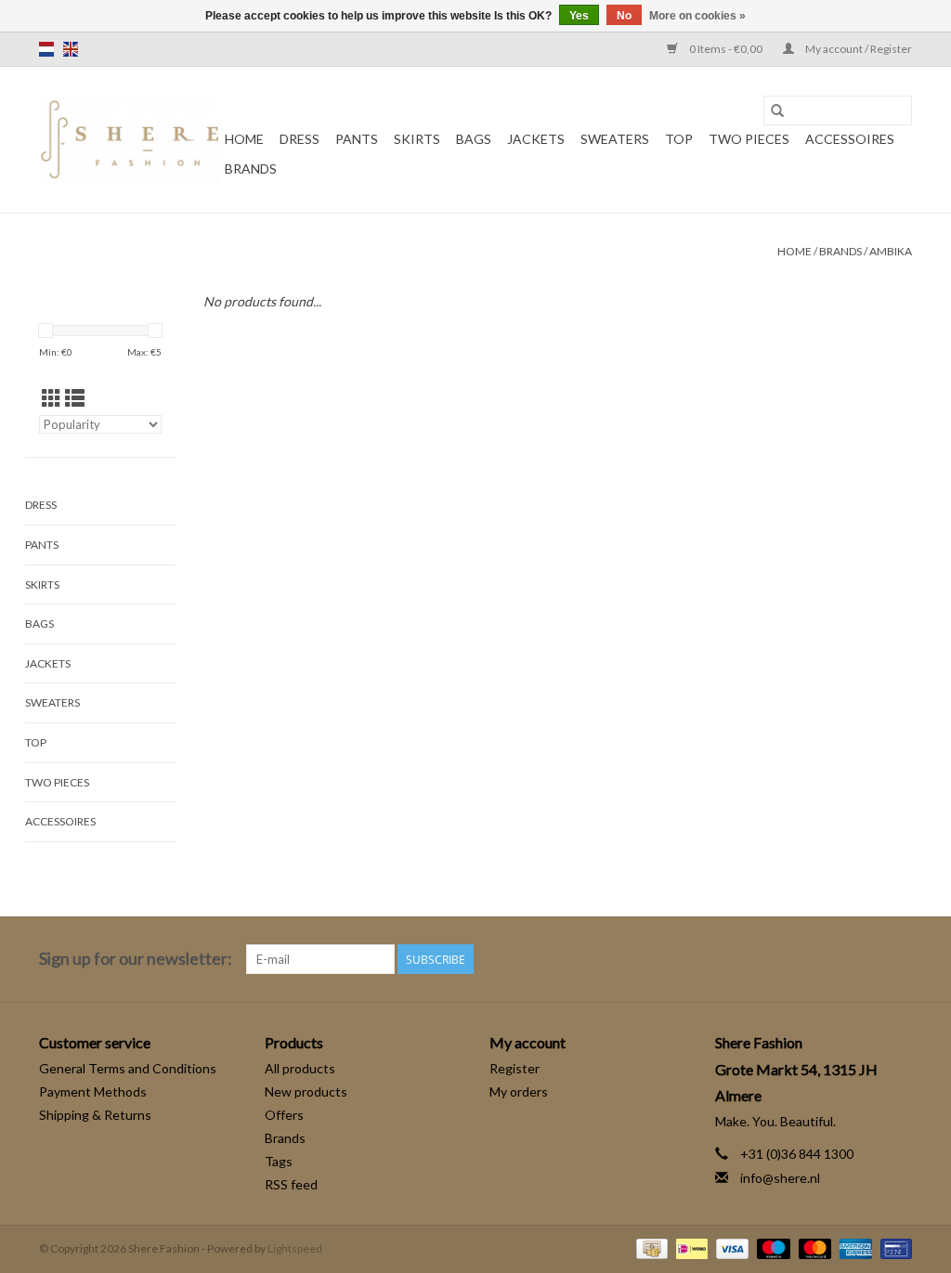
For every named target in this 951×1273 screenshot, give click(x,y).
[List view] (75, 397)
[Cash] (650, 1247)
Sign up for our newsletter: (135, 958)
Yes (579, 15)
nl (46, 49)
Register (514, 1068)
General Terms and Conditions (127, 1068)
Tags (279, 1161)
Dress (299, 139)
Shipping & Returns (95, 1115)
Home (244, 139)
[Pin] (893, 1247)
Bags (473, 139)
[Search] (777, 110)
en (70, 49)
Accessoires (849, 139)
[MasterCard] (812, 1247)
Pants (356, 139)
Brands (251, 168)
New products (306, 1091)
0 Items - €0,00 (725, 49)
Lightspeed (294, 1248)
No (624, 15)
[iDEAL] (690, 1247)
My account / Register (857, 49)
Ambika (890, 251)
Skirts (417, 139)
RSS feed (291, 1184)
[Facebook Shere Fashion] (864, 959)
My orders (518, 1091)
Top (679, 139)
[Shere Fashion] (129, 140)
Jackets (536, 139)
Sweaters (614, 139)
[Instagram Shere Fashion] (897, 959)
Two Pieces (749, 139)
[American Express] (853, 1247)
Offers (284, 1115)
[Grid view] (51, 397)
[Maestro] (770, 1247)
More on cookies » (697, 15)
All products (300, 1068)
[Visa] (730, 1247)
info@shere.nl (780, 1178)
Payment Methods (93, 1091)
